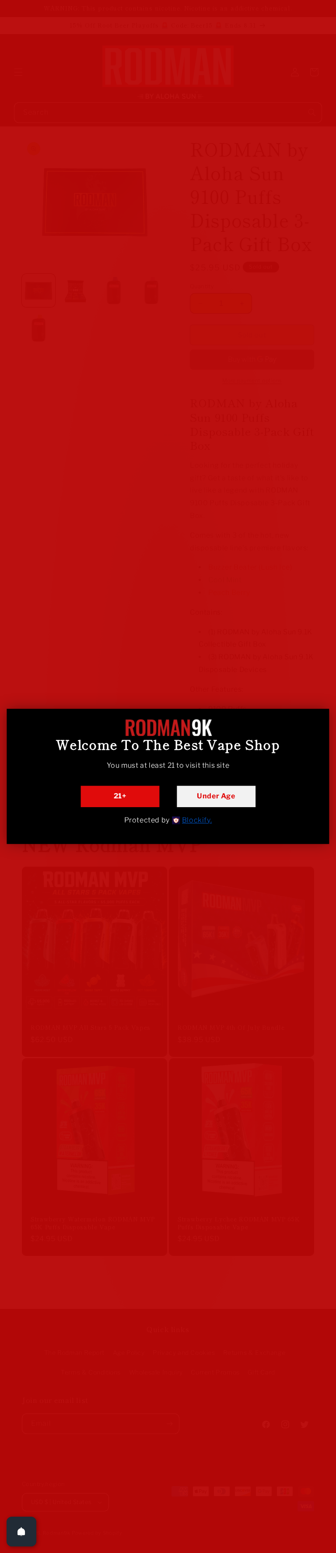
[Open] (21, 1531)
